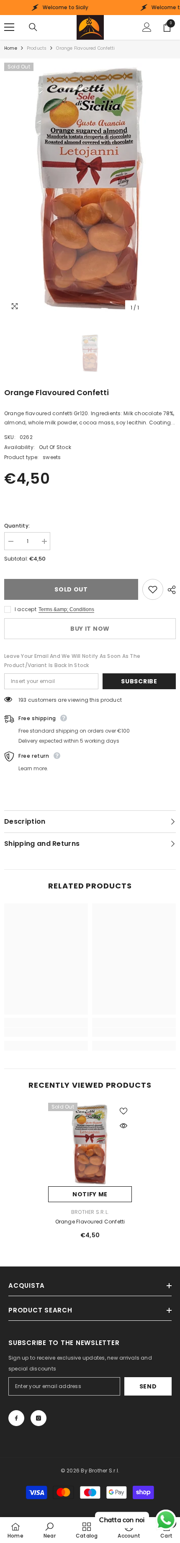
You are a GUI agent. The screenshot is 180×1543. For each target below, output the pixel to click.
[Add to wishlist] (152, 589)
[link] (46, 1032)
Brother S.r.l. (90, 1212)
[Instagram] (38, 1418)
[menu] (9, 27)
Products (37, 48)
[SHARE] (169, 590)
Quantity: (17, 525)
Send (148, 1386)
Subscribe (139, 681)
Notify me (90, 1194)
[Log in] (147, 27)
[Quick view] (123, 1125)
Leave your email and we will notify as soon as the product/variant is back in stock (72, 660)
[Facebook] (16, 1418)
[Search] (33, 27)
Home (10, 48)
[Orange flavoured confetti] (90, 1144)
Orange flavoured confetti (90, 1221)
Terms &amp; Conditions (66, 609)
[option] (90, 189)
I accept (25, 609)
